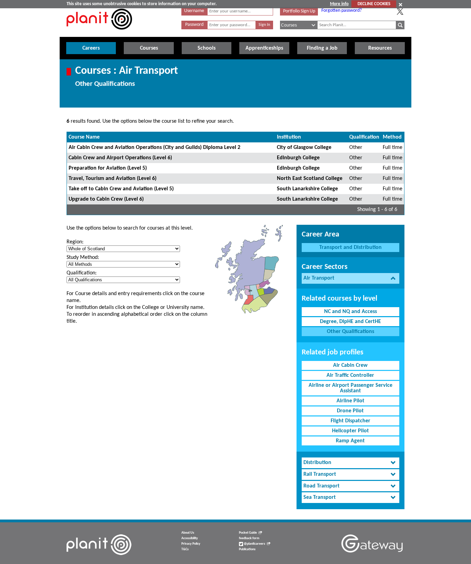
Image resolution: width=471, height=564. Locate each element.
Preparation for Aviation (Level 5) (108, 168)
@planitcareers (254, 543)
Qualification (364, 137)
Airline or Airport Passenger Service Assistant (350, 388)
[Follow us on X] (399, 11)
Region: (75, 242)
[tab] (350, 278)
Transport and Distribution (350, 247)
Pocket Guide (248, 532)
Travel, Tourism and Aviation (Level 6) (113, 178)
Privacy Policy (190, 543)
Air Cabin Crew (350, 365)
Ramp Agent (350, 441)
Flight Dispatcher (350, 421)
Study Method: (83, 257)
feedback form (249, 538)
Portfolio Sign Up (299, 11)
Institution (289, 137)
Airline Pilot (350, 401)
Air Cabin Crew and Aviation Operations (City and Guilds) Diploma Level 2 (154, 147)
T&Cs (185, 549)
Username (194, 11)
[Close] (400, 4)
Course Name (84, 137)
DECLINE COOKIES (374, 4)
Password (194, 24)
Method (392, 137)
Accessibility (189, 538)
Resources (380, 48)
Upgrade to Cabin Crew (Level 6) (106, 199)
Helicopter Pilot (350, 431)
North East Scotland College (309, 178)
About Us (187, 532)
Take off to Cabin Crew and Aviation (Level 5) (121, 189)
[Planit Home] (99, 33)
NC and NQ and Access (350, 311)
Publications (247, 549)
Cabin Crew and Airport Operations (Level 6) (120, 158)
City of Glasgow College (304, 147)
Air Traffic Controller (350, 375)
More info (339, 4)
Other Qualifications (350, 331)
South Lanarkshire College (307, 189)
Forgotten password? (341, 10)
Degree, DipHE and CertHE (350, 321)
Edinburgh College (298, 158)
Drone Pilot (350, 411)
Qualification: (82, 273)
